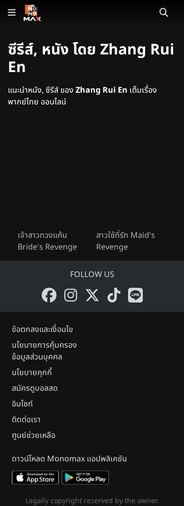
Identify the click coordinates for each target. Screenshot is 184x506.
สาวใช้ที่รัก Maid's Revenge (125, 241)
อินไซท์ (22, 404)
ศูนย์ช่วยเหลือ (33, 435)
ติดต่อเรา (26, 420)
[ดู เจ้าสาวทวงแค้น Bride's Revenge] (53, 176)
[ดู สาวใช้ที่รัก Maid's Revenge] (131, 176)
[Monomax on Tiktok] (113, 295)
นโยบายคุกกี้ (32, 373)
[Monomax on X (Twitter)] (92, 295)
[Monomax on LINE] (135, 295)
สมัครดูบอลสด (35, 388)
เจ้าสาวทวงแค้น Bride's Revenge (47, 241)
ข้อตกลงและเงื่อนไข (42, 329)
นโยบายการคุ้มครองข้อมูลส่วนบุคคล (44, 351)
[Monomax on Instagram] (70, 295)
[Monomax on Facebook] (49, 295)
